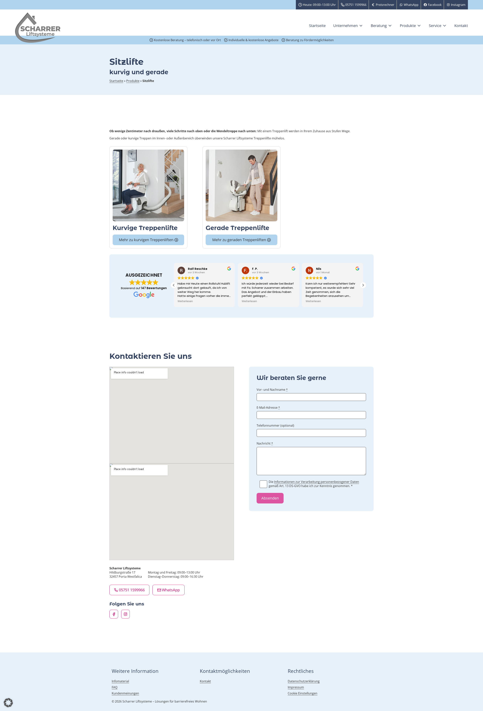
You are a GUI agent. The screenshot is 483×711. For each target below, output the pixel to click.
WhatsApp (411, 5)
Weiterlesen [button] (229, 301)
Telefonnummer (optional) (275, 425)
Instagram (458, 5)
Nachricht (265, 443)
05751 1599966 (355, 5)
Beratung (379, 25)
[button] (363, 285)
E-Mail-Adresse (268, 407)
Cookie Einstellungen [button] (302, 693)
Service (435, 25)
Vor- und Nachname (272, 390)
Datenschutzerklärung (304, 681)
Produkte (408, 25)
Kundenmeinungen (125, 693)
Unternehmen (345, 25)
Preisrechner (385, 5)
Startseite (317, 25)
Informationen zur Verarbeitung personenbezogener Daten (316, 482)
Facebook (434, 5)
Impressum (296, 687)
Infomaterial (120, 681)
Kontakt (461, 25)
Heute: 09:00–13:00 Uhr (319, 5)
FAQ (114, 687)
